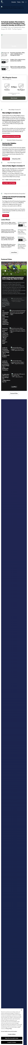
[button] (26, 2)
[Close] (21, 1010)
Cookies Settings (12, 1034)
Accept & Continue (11, 1042)
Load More (14, 386)
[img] (7, 274)
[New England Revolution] (2, 2)
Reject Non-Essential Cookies (11, 1038)
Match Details (14, 98)
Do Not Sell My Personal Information (9, 1031)
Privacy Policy (9, 1028)
